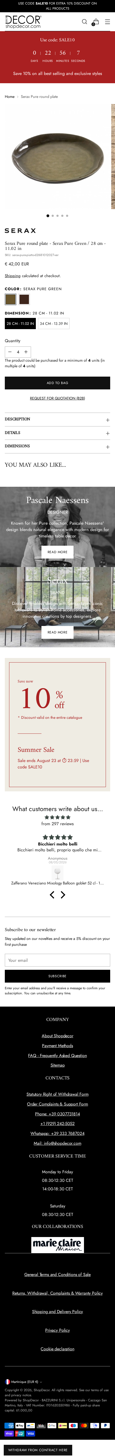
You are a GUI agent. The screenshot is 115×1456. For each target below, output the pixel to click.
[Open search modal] (84, 21)
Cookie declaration (57, 1349)
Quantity (12, 341)
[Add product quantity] (26, 352)
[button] (48, 215)
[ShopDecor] (23, 21)
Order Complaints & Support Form (57, 1104)
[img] (57, 817)
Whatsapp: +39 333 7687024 (57, 1133)
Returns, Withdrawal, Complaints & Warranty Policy (57, 1293)
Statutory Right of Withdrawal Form (57, 1094)
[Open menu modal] (107, 21)
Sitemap (58, 1065)
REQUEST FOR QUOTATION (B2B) (57, 398)
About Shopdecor (57, 1036)
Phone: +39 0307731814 (57, 1114)
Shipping (13, 276)
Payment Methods (57, 1046)
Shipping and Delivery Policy (57, 1312)
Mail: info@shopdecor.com (57, 1143)
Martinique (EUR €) (24, 1381)
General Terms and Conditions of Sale (57, 1274)
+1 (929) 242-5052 (57, 1123)
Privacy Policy (57, 1330)
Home (9, 96)
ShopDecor (41, 1390)
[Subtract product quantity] (10, 352)
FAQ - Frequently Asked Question (57, 1055)
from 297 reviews (57, 824)
